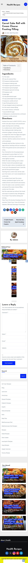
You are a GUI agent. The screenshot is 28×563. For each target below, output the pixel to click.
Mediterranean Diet (7, 422)
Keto (3, 414)
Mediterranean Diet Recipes (9, 426)
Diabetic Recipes (6, 403)
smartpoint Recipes (7, 441)
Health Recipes (13, 5)
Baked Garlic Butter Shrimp (11, 276)
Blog (16, 254)
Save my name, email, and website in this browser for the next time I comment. (13, 358)
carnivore (4, 391)
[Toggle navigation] (2, 4)
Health (20, 254)
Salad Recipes (13, 271)
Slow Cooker (5, 437)
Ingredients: (7, 67)
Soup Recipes (5, 445)
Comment (5, 312)
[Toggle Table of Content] (18, 65)
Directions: (7, 69)
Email (4, 341)
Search (4, 371)
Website (4, 348)
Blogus (25, 558)
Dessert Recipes (6, 399)
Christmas (4, 395)
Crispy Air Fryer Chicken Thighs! (13, 259)
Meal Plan (4, 418)
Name (4, 334)
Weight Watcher (6, 449)
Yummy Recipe (14, 256)
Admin (8, 33)
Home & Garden (6, 410)
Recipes (5, 20)
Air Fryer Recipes (8, 254)
